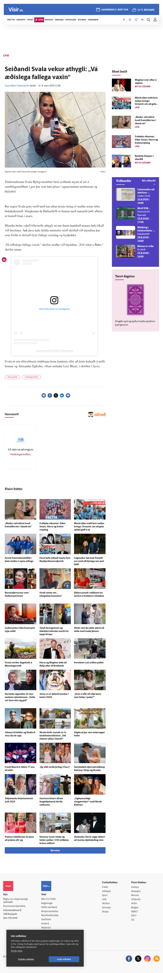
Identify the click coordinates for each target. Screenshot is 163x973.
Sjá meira (55, 850)
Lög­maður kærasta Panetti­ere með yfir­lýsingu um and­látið (89, 561)
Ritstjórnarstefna (49, 911)
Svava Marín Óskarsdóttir (17, 86)
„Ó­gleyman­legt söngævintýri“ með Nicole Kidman (88, 801)
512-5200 (51, 899)
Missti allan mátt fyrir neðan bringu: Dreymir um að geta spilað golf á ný (89, 526)
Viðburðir (136, 899)
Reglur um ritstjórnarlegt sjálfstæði (15, 900)
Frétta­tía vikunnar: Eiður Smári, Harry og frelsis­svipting (52, 526)
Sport (104, 895)
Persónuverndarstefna (14, 906)
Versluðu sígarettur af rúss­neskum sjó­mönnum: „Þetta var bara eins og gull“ (20, 697)
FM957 (134, 912)
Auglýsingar (47, 903)
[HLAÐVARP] (130, 20)
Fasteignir (136, 891)
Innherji (135, 887)
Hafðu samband (49, 907)
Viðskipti (106, 891)
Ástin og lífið (12, 377)
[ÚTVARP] (142, 20)
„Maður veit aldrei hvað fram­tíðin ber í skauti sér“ (145, 120)
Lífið (104, 899)
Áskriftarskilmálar (50, 915)
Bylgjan (134, 908)
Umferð (45, 924)
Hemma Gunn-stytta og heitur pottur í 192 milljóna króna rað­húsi (54, 840)
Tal (132, 920)
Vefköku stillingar (26, 959)
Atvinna (135, 895)
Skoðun (106, 903)
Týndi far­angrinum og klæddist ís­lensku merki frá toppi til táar (53, 631)
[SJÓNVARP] (136, 20)
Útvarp (105, 912)
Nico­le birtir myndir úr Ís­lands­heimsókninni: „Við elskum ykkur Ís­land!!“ (53, 735)
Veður (134, 903)
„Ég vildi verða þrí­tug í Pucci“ (54, 767)
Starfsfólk (46, 919)
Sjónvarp (106, 908)
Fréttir (105, 887)
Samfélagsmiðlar (31, 377)
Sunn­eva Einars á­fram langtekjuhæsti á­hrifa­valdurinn (51, 801)
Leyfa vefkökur (64, 959)
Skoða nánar (16, 951)
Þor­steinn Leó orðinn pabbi (88, 663)
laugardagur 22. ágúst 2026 (114, 9)
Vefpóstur (46, 928)
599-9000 (13, 918)
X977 (133, 916)
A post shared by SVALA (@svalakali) (54, 350)
